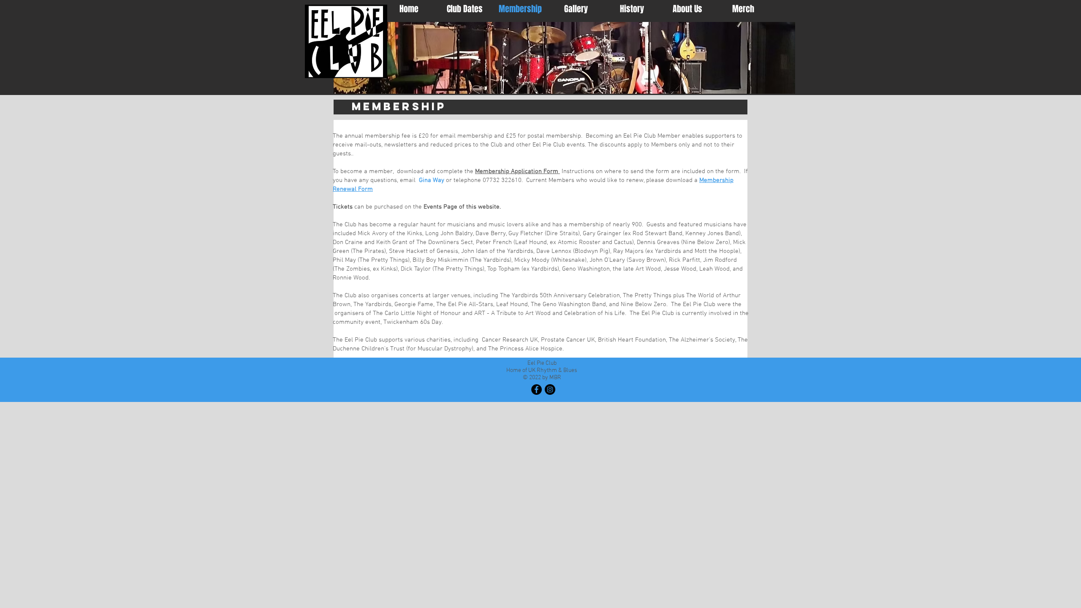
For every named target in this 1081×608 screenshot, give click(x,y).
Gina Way (431, 180)
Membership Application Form (517, 171)
